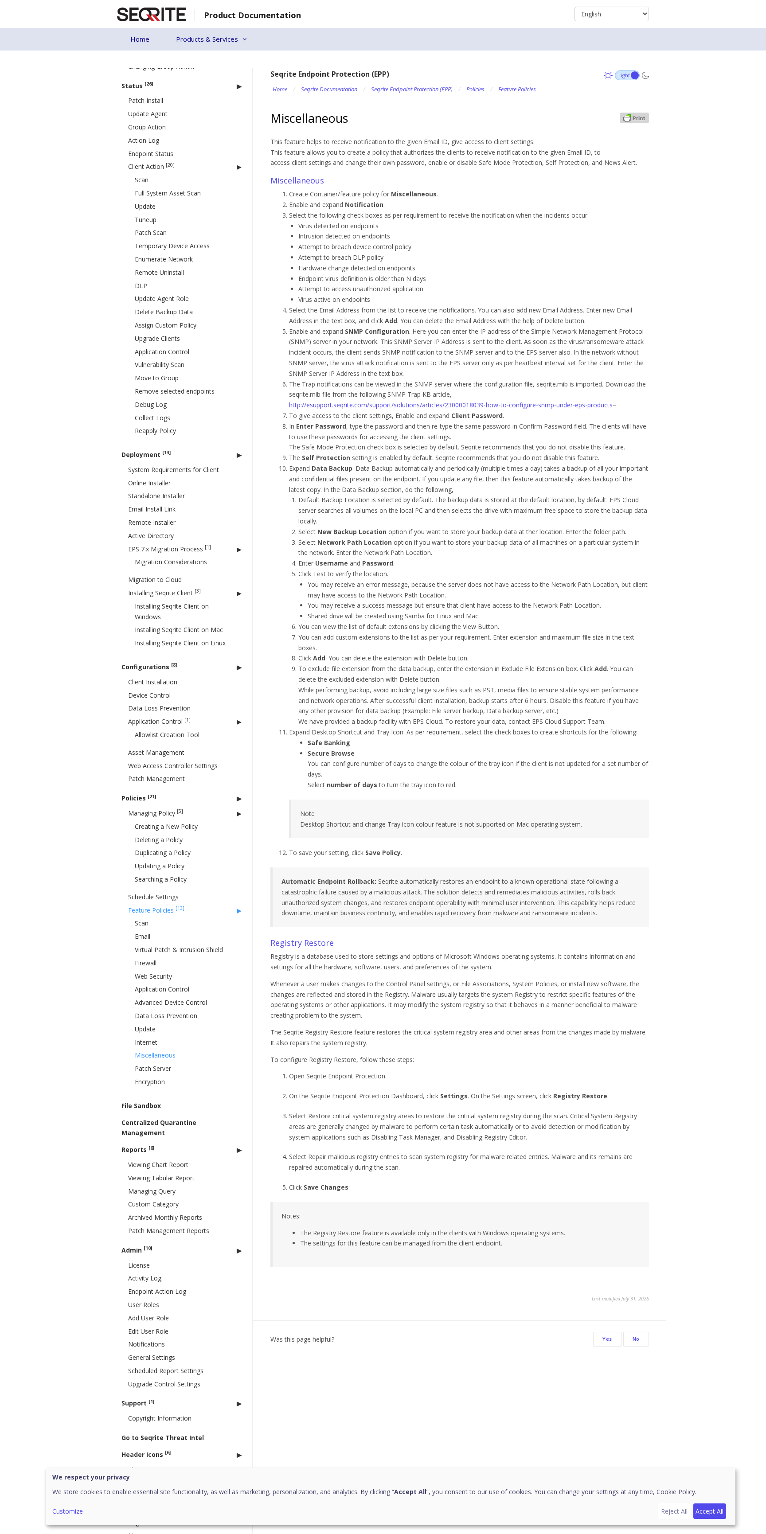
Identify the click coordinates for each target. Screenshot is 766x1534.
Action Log (143, 140)
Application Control (162, 351)
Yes (607, 1338)
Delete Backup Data (164, 312)
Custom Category (153, 1204)
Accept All (709, 1511)
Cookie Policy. (676, 1491)
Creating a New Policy (166, 826)
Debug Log (151, 404)
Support (137, 1403)
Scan (142, 180)
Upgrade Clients (157, 338)
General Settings (151, 1357)
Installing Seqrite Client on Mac (179, 629)
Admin (136, 1249)
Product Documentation (252, 15)
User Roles (143, 1304)
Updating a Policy (159, 866)
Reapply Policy (155, 430)
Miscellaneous (155, 1055)
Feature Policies (156, 909)
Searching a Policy (161, 879)
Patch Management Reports (168, 1230)
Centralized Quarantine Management (158, 1127)
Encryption (150, 1081)
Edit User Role (148, 1331)
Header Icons (146, 1454)
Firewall (145, 963)
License (139, 1265)
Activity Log (144, 1278)
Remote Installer (152, 522)
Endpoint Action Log (157, 1291)
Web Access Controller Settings (173, 765)
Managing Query (152, 1191)
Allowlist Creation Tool (167, 734)
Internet (146, 1042)
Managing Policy (155, 812)
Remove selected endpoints (175, 391)
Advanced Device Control (171, 1002)
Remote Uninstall (159, 272)
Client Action (151, 166)
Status (137, 85)
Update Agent (148, 113)
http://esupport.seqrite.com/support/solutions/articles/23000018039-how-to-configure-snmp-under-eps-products (451, 405)
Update (145, 206)
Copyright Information (160, 1418)
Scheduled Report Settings (165, 1370)
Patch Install (145, 100)
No (636, 1338)
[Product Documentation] (151, 13)
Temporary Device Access (172, 246)
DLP (141, 285)
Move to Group (157, 378)
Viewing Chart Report (158, 1164)
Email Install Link (152, 509)
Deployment (146, 454)
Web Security (153, 976)
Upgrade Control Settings (164, 1384)
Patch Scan (151, 232)
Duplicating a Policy (163, 852)
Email (142, 936)
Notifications (146, 1344)
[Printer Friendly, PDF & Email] (634, 117)
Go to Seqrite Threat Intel (162, 1437)
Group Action (147, 127)
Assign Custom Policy (165, 325)
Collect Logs (152, 417)
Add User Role (148, 1318)
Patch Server (153, 1068)
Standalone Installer (156, 496)
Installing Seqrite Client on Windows (172, 611)
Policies (138, 798)
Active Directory (151, 535)
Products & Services (207, 39)
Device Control (149, 695)
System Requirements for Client (173, 469)
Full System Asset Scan (168, 193)
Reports (137, 1149)
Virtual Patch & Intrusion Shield (179, 949)
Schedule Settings (153, 897)
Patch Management (156, 778)
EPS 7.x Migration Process (169, 548)
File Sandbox (141, 1105)
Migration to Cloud (155, 579)
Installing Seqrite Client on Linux (180, 643)
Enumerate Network (164, 259)
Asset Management (156, 752)
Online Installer (149, 483)
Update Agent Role (162, 298)
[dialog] (390, 1496)
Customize (67, 1511)
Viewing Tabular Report (161, 1178)
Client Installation (152, 682)
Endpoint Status (150, 153)
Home (139, 39)
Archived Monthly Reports (165, 1217)
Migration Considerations (171, 562)
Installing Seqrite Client (164, 592)
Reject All (674, 1511)
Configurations (149, 666)
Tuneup (145, 219)
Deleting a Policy (159, 839)
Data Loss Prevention (159, 708)
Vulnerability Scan (159, 364)
